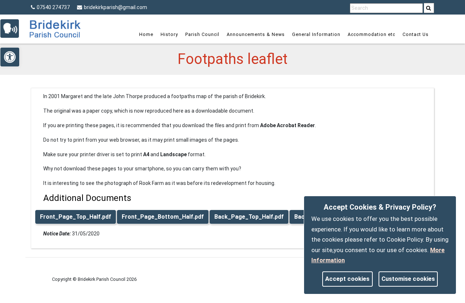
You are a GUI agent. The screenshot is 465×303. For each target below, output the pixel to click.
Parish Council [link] (202, 34)
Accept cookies (347, 278)
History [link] (169, 34)
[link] (428, 8)
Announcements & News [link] (256, 34)
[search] (429, 8)
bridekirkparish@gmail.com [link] (115, 7)
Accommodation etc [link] (371, 34)
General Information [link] (316, 34)
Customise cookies (408, 278)
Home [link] (146, 34)
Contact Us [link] (416, 34)
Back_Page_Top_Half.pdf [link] (249, 216)
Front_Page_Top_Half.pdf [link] (75, 216)
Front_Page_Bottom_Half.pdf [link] (163, 216)
